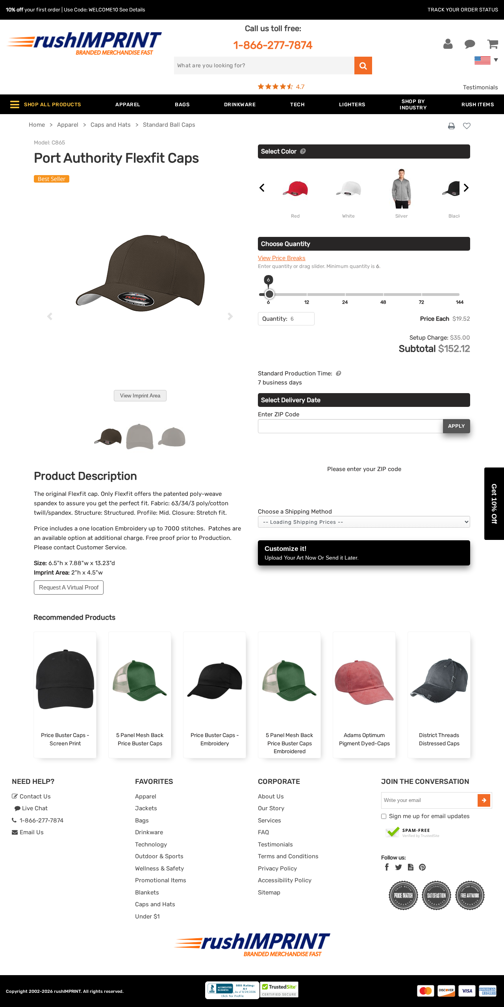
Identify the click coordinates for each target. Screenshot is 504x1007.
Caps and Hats (155, 904)
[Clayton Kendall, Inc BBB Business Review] (232, 997)
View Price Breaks (282, 258)
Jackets (146, 808)
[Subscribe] (484, 800)
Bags (142, 820)
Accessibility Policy (284, 880)
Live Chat (34, 808)
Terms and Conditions (288, 856)
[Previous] (50, 316)
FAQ (263, 832)
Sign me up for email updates (429, 816)
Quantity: (274, 318)
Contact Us (34, 796)
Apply (456, 426)
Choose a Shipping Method (295, 511)
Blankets (147, 892)
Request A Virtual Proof (68, 587)
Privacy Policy (277, 868)
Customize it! (312, 553)
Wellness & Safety (159, 868)
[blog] (410, 867)
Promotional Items (160, 880)
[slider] (269, 294)
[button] (494, 503)
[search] (363, 65)
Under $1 (147, 916)
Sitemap (269, 892)
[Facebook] (387, 867)
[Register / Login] (448, 44)
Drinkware (149, 832)
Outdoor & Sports (159, 856)
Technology (151, 844)
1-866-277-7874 (273, 45)
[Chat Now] (470, 44)
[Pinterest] (422, 867)
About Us (271, 796)
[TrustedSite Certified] (412, 833)
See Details (132, 10)
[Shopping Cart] (492, 44)
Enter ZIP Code (278, 414)
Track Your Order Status (463, 10)
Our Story (271, 808)
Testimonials (480, 87)
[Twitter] (398, 867)
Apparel (145, 796)
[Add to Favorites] (467, 126)
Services (269, 820)
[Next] (230, 316)
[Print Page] (451, 126)
